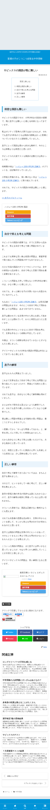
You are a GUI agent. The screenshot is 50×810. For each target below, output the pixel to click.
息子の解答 (21, 93)
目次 (22, 81)
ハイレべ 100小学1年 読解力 (28, 166)
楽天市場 (10, 216)
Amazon (10, 212)
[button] (45, 436)
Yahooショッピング (15, 220)
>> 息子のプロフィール (12, 198)
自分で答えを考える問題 (26, 90)
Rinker (30, 579)
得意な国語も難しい (24, 86)
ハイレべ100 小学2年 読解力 (24, 302)
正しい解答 (21, 97)
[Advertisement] (25, 25)
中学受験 (7, 604)
